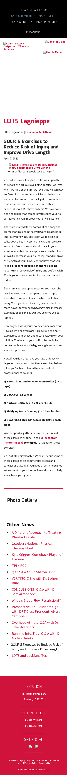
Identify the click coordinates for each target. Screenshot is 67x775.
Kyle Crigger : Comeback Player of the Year (37, 556)
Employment (34, 31)
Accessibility (44, 763)
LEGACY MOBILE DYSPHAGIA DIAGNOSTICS (34, 21)
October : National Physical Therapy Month (32, 545)
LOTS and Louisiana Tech (30, 655)
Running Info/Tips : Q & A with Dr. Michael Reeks (36, 635)
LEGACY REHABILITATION (33, 9)
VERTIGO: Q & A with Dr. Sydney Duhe (35, 580)
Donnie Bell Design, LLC (38, 769)
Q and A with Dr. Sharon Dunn (34, 572)
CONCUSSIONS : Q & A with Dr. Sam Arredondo (34, 591)
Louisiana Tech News (38, 132)
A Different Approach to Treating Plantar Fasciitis (36, 534)
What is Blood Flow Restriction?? (36, 600)
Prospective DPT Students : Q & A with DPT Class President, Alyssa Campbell (36, 611)
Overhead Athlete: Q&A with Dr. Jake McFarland (35, 624)
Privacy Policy (31, 763)
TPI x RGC (19, 565)
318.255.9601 (35, 720)
